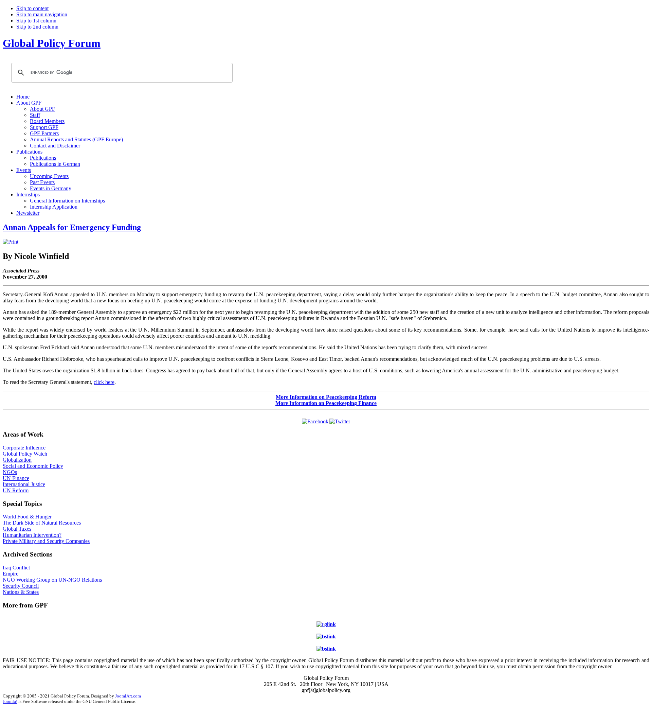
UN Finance (16, 478)
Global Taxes (17, 529)
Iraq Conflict (16, 567)
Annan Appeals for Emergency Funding (72, 227)
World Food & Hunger (27, 516)
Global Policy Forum (52, 43)
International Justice (24, 484)
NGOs (10, 472)
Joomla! (10, 701)
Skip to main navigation (41, 14)
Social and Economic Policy (33, 466)
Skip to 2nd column (37, 27)
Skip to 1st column (36, 20)
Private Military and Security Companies (46, 541)
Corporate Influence (24, 447)
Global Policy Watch (25, 454)
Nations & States (21, 592)
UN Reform (16, 490)
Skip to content (32, 8)
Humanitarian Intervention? (32, 535)
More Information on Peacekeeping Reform (326, 397)
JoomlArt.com (128, 696)
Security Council (21, 586)
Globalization (17, 460)
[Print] (10, 242)
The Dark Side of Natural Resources (42, 523)
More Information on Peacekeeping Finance (326, 403)
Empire (10, 574)
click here (104, 382)
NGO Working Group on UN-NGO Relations (52, 580)
